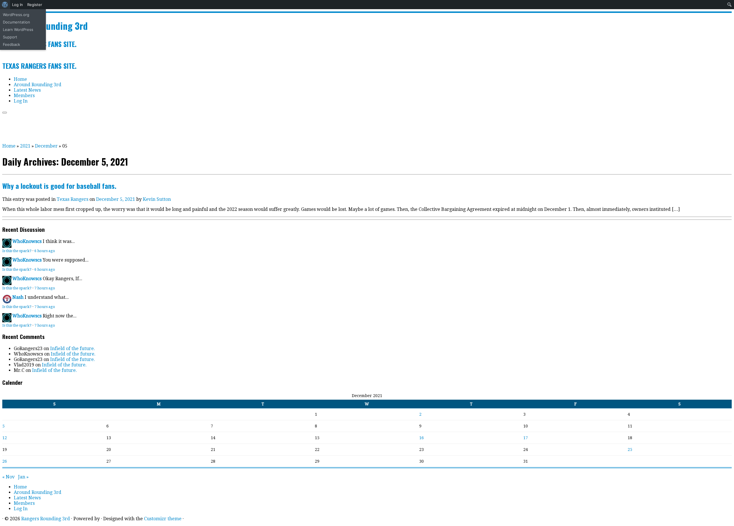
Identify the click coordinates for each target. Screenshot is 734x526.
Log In (17, 4)
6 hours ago (44, 251)
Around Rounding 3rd (37, 84)
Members (24, 95)
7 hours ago (44, 288)
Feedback (11, 44)
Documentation (16, 22)
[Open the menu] (4, 112)
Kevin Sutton (157, 199)
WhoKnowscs (27, 241)
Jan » (23, 477)
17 (525, 437)
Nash (18, 297)
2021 (25, 146)
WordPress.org (16, 14)
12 (4, 437)
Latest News (27, 90)
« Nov (8, 477)
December (46, 146)
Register (34, 4)
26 (4, 461)
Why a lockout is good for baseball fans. (59, 185)
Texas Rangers (73, 199)
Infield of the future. (72, 348)
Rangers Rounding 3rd (45, 518)
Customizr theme (162, 518)
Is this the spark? (17, 251)
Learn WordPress (18, 29)
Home (20, 79)
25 (630, 449)
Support (10, 37)
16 (421, 437)
